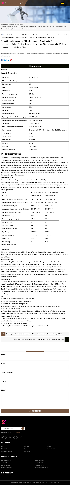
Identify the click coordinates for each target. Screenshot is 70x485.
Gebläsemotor (39, 462)
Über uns (26, 446)
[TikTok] (21, 437)
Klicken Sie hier (16, 432)
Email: (3, 363)
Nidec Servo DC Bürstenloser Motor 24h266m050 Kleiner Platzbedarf (36, 339)
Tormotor (4, 462)
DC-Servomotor (17, 24)
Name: (3, 354)
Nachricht (4, 449)
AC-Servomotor (39, 465)
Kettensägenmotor (6, 467)
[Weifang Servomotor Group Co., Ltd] (10, 422)
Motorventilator (39, 460)
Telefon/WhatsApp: (7, 372)
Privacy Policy (27, 451)
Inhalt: (3, 390)
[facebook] (2, 437)
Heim (4, 24)
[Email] (22, 428)
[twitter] (10, 437)
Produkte (9, 24)
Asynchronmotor (6, 460)
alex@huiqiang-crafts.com (52, 482)
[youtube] (13, 437)
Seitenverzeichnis (6, 451)
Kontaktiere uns (50, 449)
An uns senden (36, 66)
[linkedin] (6, 437)
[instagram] (17, 437)
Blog (25, 449)
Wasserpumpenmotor (41, 467)
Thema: (4, 381)
